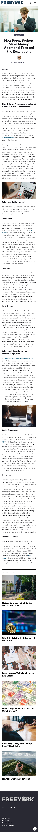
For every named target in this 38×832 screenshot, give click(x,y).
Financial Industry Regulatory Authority (19, 358)
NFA (3, 442)
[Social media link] (3, 807)
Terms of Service (7, 823)
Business (17, 35)
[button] (30, 3)
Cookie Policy (6, 818)
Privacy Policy (6, 820)
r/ (22, 35)
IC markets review (8, 138)
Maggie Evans (21, 62)
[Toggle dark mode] (35, 829)
